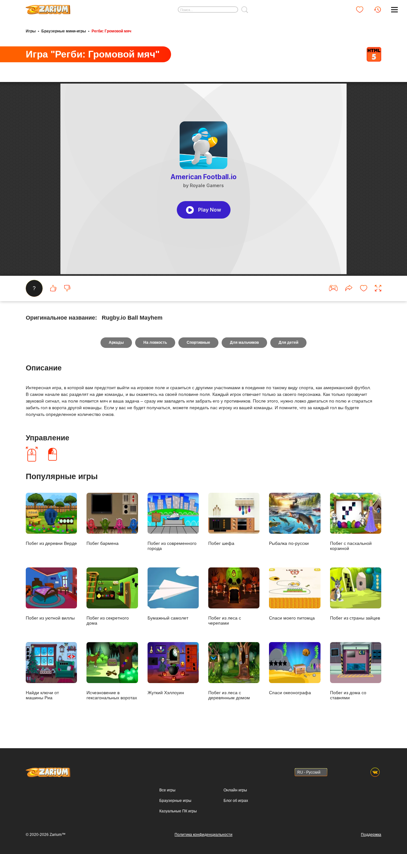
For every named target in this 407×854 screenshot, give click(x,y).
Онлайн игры (235, 790)
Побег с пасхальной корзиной (351, 546)
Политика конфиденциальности (203, 834)
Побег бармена (102, 543)
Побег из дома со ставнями (348, 695)
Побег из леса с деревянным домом (229, 695)
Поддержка (371, 834)
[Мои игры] (359, 9)
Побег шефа (221, 543)
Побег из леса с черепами (224, 620)
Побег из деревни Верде (51, 543)
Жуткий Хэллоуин (166, 692)
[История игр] (377, 9)
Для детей (288, 342)
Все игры (167, 790)
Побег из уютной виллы (50, 617)
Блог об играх (236, 800)
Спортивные (198, 342)
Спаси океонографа (290, 692)
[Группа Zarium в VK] (375, 772)
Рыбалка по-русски (289, 543)
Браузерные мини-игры (63, 31)
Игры (31, 31)
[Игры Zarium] (48, 7)
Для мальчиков (244, 342)
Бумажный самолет (168, 617)
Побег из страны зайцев (355, 617)
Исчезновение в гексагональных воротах (111, 695)
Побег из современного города (172, 546)
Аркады (116, 342)
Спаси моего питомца (292, 617)
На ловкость (155, 342)
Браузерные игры (175, 800)
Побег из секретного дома (107, 620)
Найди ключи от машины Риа (42, 695)
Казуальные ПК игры (178, 811)
